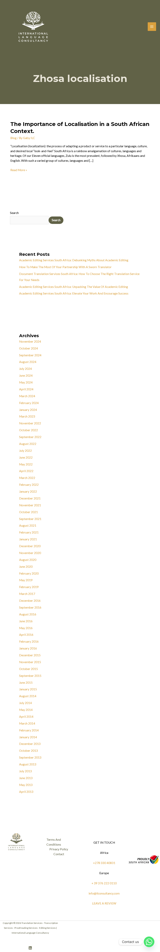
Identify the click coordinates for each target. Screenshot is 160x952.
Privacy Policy (58, 849)
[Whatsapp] (149, 942)
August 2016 (27, 614)
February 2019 (29, 587)
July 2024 (25, 368)
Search (14, 213)
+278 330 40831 (104, 863)
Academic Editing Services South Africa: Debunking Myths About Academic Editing (73, 260)
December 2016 (30, 600)
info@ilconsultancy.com (104, 893)
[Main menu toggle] (152, 26)
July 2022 (25, 450)
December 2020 (30, 546)
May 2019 (26, 580)
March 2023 (27, 416)
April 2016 (26, 634)
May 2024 (26, 382)
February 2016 (29, 641)
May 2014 (26, 709)
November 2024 (30, 341)
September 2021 (30, 519)
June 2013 (26, 778)
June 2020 (26, 566)
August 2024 (27, 362)
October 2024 (28, 348)
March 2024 (27, 396)
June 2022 (26, 457)
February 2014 (29, 730)
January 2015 (28, 689)
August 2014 (27, 696)
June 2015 (26, 682)
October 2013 (28, 750)
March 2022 (27, 478)
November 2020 (30, 553)
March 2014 (27, 723)
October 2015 (28, 669)
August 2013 (27, 764)
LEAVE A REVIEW (104, 903)
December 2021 (30, 498)
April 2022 (26, 471)
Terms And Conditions (53, 842)
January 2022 (28, 491)
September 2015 (30, 675)
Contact (58, 854)
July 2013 (25, 771)
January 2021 (28, 539)
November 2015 (30, 662)
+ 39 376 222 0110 (104, 883)
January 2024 (28, 409)
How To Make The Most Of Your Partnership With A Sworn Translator (65, 267)
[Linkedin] (30, 948)
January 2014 (28, 737)
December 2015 (30, 655)
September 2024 (30, 355)
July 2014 (25, 703)
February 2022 (29, 484)
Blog (13, 138)
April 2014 (26, 716)
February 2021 (29, 532)
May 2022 (26, 464)
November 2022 (30, 423)
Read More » (18, 170)
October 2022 (28, 430)
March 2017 (27, 593)
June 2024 (26, 375)
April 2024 (26, 389)
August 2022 (27, 443)
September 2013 (30, 757)
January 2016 (28, 648)
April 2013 (26, 791)
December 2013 (30, 743)
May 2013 (26, 785)
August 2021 (27, 525)
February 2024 (29, 403)
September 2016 (30, 607)
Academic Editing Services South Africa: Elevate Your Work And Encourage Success (73, 293)
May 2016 (26, 628)
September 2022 (30, 437)
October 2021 (28, 512)
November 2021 (30, 505)
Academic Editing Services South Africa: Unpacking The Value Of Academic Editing (73, 286)
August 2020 (27, 559)
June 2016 (26, 621)
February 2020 (29, 573)
